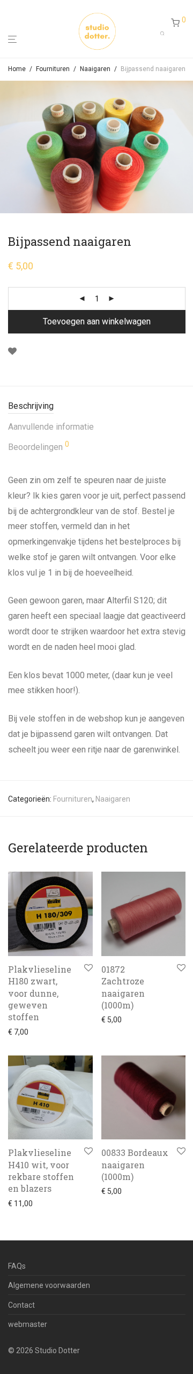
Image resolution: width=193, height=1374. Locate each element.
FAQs (17, 1266)
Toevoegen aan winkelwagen (97, 321)
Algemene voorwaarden (49, 1285)
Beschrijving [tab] (31, 406)
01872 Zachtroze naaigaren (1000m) (123, 987)
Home (17, 69)
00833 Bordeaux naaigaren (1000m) (134, 1164)
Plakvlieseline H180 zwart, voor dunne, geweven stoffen (39, 993)
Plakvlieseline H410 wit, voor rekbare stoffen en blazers (41, 1170)
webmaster (27, 1324)
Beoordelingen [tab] (38, 446)
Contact (21, 1305)
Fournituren (53, 69)
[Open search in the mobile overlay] (165, 31)
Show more (24, 1032)
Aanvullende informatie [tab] (51, 427)
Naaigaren (95, 69)
